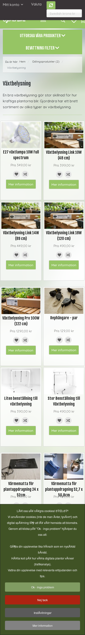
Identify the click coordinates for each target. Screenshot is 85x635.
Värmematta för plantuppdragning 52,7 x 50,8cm (64, 489)
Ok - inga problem (42, 587)
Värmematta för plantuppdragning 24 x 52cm (21, 489)
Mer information (20, 184)
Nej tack (42, 600)
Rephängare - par (64, 317)
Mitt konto (11, 4)
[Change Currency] (51, 5)
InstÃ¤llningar (42, 613)
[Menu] (43, 20)
